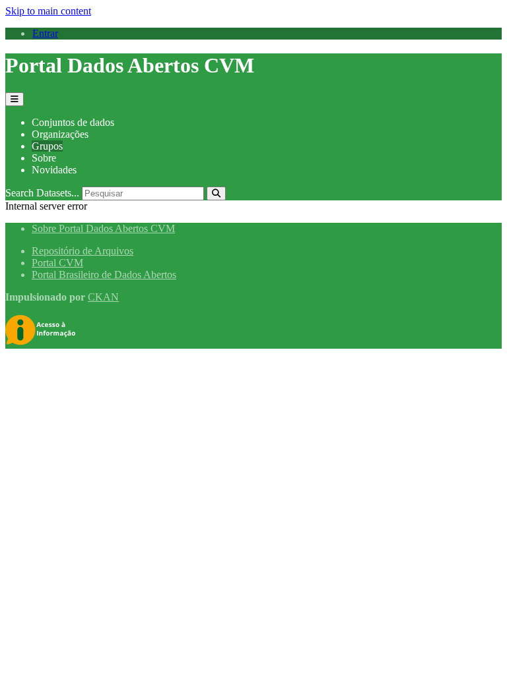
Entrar (45, 33)
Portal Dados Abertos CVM (129, 65)
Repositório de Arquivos (82, 250)
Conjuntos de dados (73, 122)
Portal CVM (57, 262)
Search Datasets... (42, 192)
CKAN (103, 297)
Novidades (54, 169)
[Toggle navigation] (14, 99)
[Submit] (216, 193)
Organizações (60, 134)
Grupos (47, 146)
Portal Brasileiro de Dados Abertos (104, 274)
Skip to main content (48, 10)
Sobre (44, 157)
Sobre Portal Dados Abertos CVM (103, 228)
